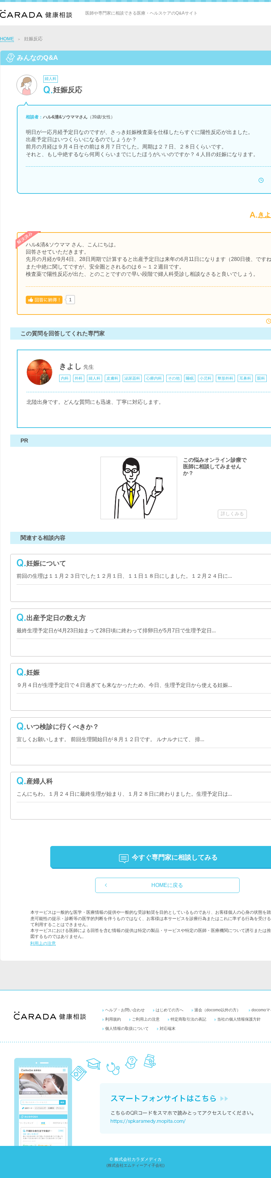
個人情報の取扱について (127, 1028)
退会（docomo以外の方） (217, 1010)
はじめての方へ (169, 1010)
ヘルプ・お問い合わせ (125, 1010)
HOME (7, 38)
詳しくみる (232, 513)
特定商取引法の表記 (188, 1019)
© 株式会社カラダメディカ (136, 1159)
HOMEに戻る (167, 885)
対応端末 (167, 1028)
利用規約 (113, 1019)
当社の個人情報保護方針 (239, 1019)
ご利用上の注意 (146, 1019)
